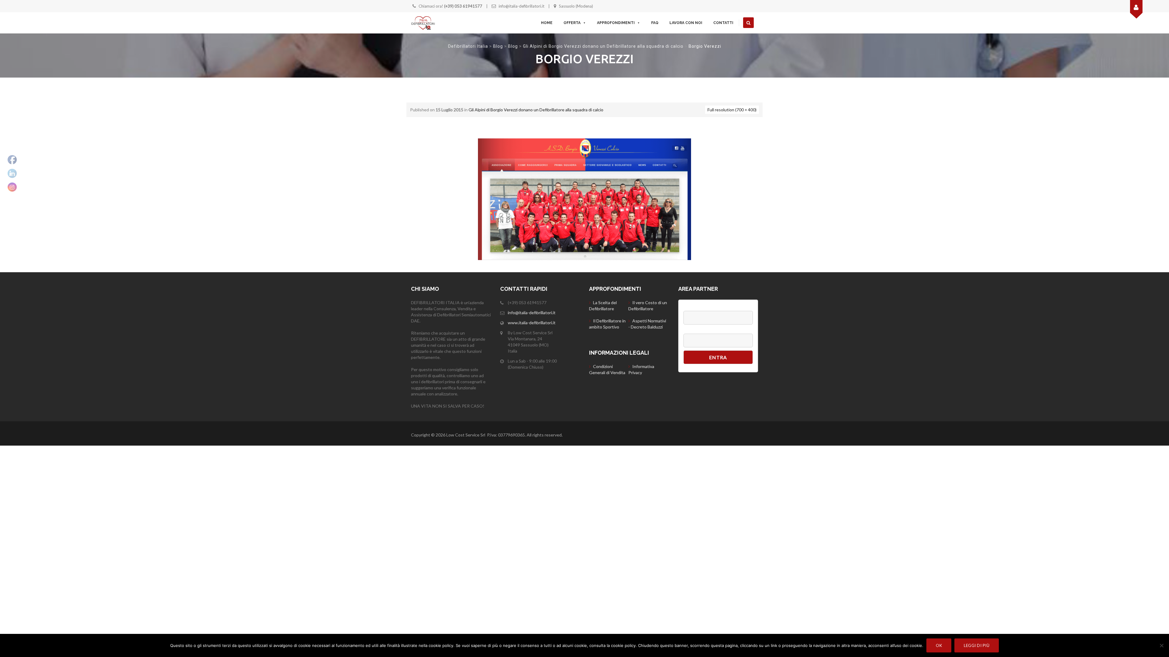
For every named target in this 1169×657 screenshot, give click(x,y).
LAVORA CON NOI (685, 23)
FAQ (654, 23)
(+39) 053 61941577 (463, 6)
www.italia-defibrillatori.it (532, 322)
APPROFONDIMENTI (616, 23)
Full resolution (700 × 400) (732, 109)
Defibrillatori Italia (468, 46)
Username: (694, 307)
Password (693, 330)
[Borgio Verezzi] (584, 198)
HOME (547, 23)
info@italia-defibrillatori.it (521, 6)
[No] (1161, 645)
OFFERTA (572, 23)
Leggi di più (976, 645)
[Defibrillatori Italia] (423, 22)
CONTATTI (723, 23)
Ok (939, 645)
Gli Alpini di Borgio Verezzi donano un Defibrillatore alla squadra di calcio (603, 46)
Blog (498, 46)
